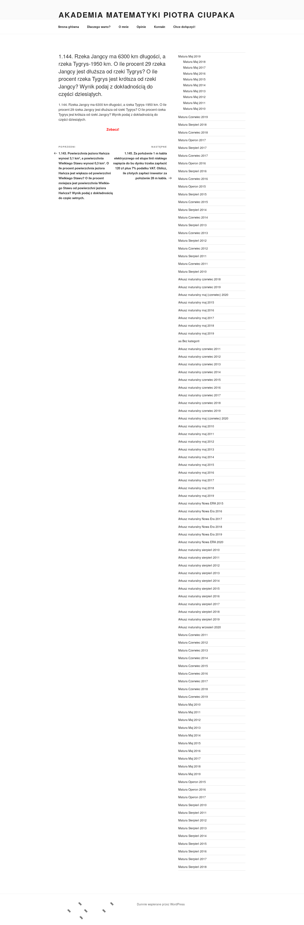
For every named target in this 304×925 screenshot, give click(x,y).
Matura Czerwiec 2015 (193, 202)
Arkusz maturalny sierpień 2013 (199, 573)
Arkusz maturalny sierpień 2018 (199, 611)
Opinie (141, 27)
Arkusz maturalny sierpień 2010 (199, 550)
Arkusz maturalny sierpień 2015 (199, 588)
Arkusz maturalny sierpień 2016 (199, 596)
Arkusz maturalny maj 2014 (196, 457)
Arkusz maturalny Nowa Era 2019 (200, 534)
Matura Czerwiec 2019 (193, 117)
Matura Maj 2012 (194, 97)
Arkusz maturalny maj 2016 (196, 310)
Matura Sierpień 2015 (192, 194)
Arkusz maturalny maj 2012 (196, 441)
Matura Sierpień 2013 (192, 225)
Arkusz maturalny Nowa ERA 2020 (200, 542)
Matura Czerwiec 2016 (193, 179)
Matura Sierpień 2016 (192, 171)
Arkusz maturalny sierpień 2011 (199, 557)
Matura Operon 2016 (192, 163)
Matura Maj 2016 (194, 73)
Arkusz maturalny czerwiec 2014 (199, 372)
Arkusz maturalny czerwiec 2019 (199, 287)
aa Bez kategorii (188, 341)
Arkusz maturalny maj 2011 (196, 434)
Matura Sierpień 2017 (192, 148)
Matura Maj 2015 (194, 79)
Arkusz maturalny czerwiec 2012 (199, 356)
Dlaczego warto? (99, 27)
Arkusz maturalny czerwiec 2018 (199, 279)
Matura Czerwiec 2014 (193, 217)
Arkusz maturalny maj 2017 (196, 318)
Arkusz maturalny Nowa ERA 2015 (200, 503)
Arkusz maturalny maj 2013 (196, 449)
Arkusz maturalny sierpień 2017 (199, 604)
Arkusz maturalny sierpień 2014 (199, 580)
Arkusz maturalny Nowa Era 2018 (200, 527)
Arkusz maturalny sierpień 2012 (199, 565)
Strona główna (68, 27)
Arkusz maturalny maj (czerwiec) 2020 (203, 295)
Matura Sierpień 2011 (192, 256)
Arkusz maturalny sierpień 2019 (199, 619)
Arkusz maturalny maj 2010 (196, 426)
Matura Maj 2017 (194, 67)
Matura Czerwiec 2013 (193, 233)
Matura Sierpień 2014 (192, 210)
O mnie (124, 27)
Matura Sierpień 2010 (192, 271)
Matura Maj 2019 (189, 56)
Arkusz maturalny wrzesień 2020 (199, 627)
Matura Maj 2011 (194, 103)
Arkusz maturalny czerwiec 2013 (199, 364)
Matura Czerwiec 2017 (193, 155)
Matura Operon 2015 (192, 186)
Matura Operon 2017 (192, 140)
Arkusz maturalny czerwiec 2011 (199, 349)
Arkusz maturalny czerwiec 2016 (199, 387)
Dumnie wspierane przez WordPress (161, 904)
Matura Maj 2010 (194, 108)
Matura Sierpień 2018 (192, 124)
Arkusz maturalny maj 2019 (196, 333)
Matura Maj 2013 (194, 91)
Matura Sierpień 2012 (192, 240)
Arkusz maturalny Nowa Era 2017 (200, 519)
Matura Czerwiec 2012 (193, 248)
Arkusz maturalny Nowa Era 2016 (200, 511)
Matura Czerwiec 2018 (193, 132)
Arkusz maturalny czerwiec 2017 (199, 395)
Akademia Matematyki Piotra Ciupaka (147, 14)
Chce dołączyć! (184, 27)
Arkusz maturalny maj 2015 (196, 302)
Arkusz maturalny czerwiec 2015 (199, 380)
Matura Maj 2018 (194, 62)
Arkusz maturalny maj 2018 (196, 325)
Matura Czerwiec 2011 (193, 264)
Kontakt (159, 27)
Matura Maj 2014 (194, 85)
